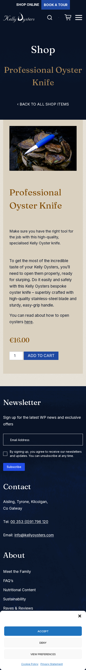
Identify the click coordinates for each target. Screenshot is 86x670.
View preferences (43, 654)
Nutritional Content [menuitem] (19, 590)
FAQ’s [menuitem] (8, 580)
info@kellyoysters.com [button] (34, 535)
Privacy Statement (51, 664)
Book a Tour (55, 5)
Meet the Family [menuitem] (17, 571)
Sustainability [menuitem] (14, 599)
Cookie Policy (29, 664)
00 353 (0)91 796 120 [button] (29, 521)
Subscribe (14, 467)
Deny (43, 642)
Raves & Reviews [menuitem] (18, 608)
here (28, 321)
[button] (80, 616)
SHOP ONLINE (27, 5)
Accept (43, 631)
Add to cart (41, 355)
